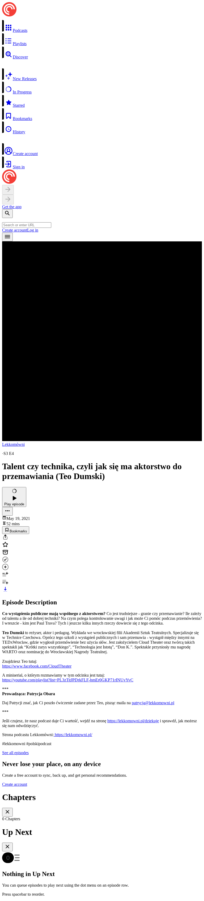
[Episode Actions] (7, 511)
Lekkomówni (13, 444)
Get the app (12, 206)
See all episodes (15, 752)
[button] (102, 26)
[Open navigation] (7, 237)
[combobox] (26, 225)
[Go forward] (8, 199)
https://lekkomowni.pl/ (73, 734)
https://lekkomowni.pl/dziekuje (133, 721)
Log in (32, 230)
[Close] (7, 812)
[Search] (7, 213)
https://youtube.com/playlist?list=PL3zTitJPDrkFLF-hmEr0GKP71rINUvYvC (67, 680)
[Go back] (8, 190)
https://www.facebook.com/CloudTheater (36, 666)
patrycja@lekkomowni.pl (153, 703)
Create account (14, 230)
